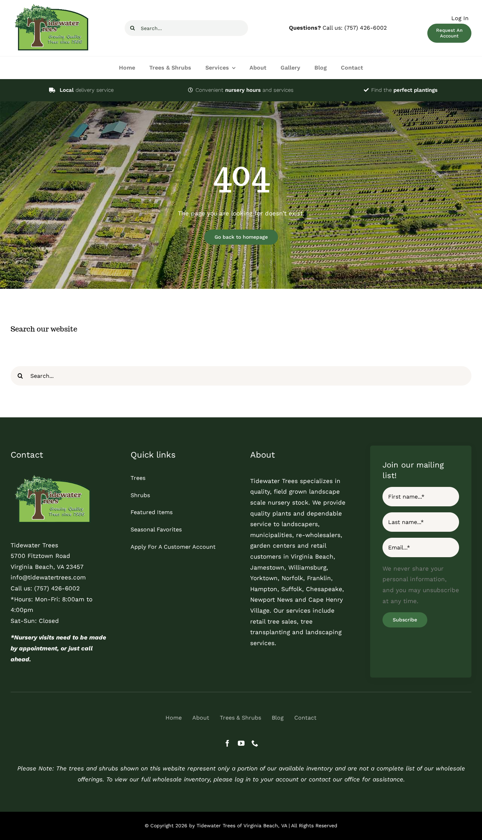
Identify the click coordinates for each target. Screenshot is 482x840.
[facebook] (227, 743)
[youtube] (241, 743)
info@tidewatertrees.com (48, 577)
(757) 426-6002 (365, 27)
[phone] (255, 743)
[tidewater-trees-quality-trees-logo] (51, 475)
